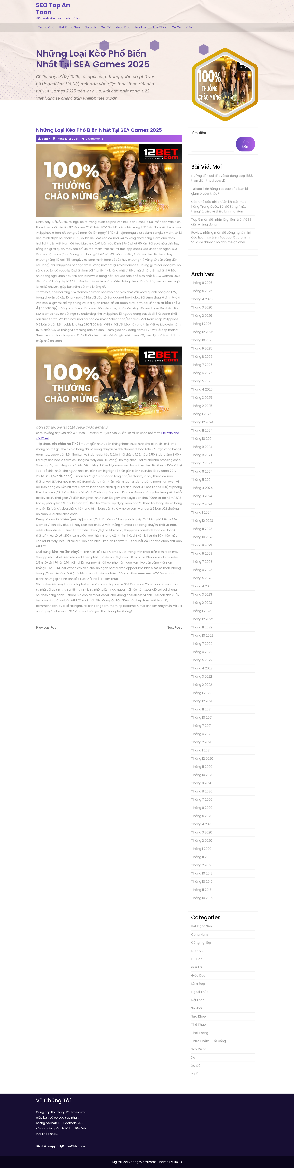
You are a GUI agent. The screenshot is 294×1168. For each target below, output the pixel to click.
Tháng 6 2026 (201, 282)
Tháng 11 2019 (201, 857)
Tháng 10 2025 (202, 340)
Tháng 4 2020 (202, 824)
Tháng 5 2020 (201, 816)
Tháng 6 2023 (201, 570)
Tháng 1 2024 (201, 512)
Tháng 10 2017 (202, 881)
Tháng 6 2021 (201, 734)
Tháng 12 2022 (202, 619)
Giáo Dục (123, 27)
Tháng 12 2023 (202, 520)
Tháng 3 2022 (201, 676)
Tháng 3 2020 (201, 832)
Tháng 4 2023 (201, 586)
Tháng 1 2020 (201, 848)
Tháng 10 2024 (202, 438)
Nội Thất (141, 27)
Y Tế (189, 27)
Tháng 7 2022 (201, 643)
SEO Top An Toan (53, 9)
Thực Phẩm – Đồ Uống (208, 1041)
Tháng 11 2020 (201, 766)
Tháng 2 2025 (201, 406)
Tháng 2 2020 (201, 840)
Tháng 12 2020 (202, 758)
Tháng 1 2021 (200, 750)
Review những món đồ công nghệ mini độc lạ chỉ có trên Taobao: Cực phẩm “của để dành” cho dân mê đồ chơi (221, 237)
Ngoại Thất (199, 992)
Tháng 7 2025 (201, 365)
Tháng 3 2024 (201, 496)
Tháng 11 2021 (201, 709)
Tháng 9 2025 (201, 348)
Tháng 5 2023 (201, 578)
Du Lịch (90, 27)
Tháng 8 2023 (201, 553)
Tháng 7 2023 (201, 561)
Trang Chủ (46, 27)
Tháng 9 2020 (201, 783)
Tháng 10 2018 (202, 873)
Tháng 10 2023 (202, 537)
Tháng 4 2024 (202, 488)
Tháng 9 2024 (201, 447)
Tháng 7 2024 (202, 463)
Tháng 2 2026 (201, 315)
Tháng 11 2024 (202, 430)
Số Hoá (196, 1008)
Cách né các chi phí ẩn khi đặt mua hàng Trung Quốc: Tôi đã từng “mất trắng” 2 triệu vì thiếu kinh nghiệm (218, 206)
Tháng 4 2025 (202, 389)
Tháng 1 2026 (201, 324)
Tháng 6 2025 (201, 373)
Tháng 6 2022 (201, 652)
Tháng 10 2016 (202, 898)
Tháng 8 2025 (201, 356)
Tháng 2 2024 (201, 504)
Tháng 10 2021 (201, 717)
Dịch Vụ (197, 951)
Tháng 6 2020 (201, 807)
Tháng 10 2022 (202, 635)
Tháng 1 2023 (201, 611)
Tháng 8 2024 (202, 455)
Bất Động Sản (69, 27)
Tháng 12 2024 (202, 422)
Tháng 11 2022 (201, 627)
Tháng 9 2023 (201, 545)
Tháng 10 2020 (202, 775)
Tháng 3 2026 (201, 307)
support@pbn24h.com (66, 1146)
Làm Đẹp (198, 983)
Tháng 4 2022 (201, 668)
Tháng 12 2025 (202, 332)
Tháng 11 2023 (201, 529)
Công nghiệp (201, 942)
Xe (193, 1057)
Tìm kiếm (198, 132)
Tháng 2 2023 (201, 602)
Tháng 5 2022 (201, 660)
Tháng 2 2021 (201, 742)
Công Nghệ (199, 934)
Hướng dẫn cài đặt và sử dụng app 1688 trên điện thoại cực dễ (222, 178)
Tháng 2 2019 (201, 865)
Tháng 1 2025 (201, 414)
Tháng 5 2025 (201, 381)
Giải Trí (106, 27)
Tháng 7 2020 (201, 799)
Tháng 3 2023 (201, 594)
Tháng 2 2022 (201, 684)
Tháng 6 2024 (202, 471)
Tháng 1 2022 (201, 693)
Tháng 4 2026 (202, 299)
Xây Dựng (198, 1049)
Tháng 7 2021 (201, 725)
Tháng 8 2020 (201, 791)
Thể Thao (160, 27)
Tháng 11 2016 (201, 890)
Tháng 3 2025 (201, 397)
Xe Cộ (176, 27)
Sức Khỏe (198, 1016)
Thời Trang (199, 1033)
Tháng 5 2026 (201, 291)
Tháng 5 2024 (202, 479)
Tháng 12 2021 (201, 701)
